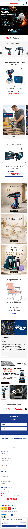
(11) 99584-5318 (6, 491)
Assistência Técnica (5, 474)
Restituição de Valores (6, 467)
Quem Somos (4, 453)
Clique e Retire (4, 476)
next (26, 84)
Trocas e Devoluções (6, 463)
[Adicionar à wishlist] (21, 69)
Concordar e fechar (14, 526)
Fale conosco (4, 483)
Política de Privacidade (6, 458)
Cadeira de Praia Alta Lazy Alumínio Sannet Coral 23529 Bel (14, 303)
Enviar (14, 432)
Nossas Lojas (4, 455)
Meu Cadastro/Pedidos (6, 481)
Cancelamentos (4, 465)
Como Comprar (4, 460)
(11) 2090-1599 (6, 489)
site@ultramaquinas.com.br (9, 493)
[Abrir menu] (3, 3)
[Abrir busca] (23, 3)
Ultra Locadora (4, 478)
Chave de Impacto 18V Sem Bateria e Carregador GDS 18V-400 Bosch (14, 87)
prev (2, 84)
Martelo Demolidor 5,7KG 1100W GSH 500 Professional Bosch (14, 167)
